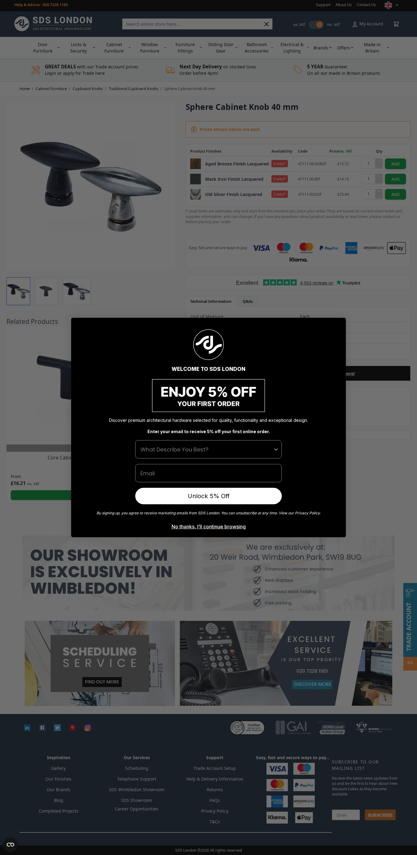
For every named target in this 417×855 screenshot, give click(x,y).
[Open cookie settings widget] (10, 844)
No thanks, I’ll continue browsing (209, 527)
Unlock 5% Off (209, 496)
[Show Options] (276, 449)
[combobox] (206, 449)
